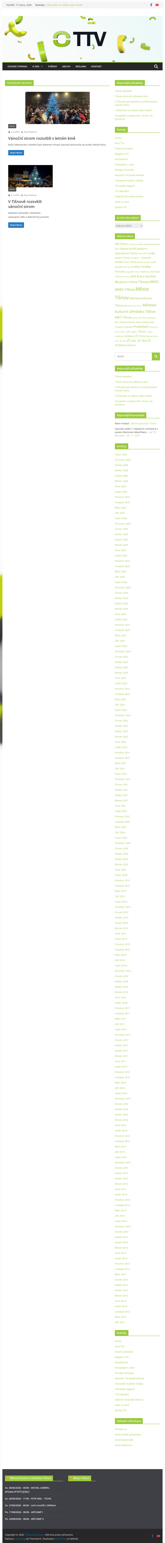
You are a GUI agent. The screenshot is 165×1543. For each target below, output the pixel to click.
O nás (35, 66)
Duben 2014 (121, 1242)
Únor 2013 (120, 1300)
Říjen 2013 (120, 1274)
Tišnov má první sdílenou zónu (131, 96)
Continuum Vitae (136, 244)
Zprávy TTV (121, 207)
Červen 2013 (121, 1279)
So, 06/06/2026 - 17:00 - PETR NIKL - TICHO (28, 1498)
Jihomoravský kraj (145, 262)
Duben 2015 (121, 1178)
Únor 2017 (120, 1061)
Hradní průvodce (124, 148)
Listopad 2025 (122, 502)
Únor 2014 (120, 1253)
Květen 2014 (121, 1237)
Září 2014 (120, 1215)
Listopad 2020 (122, 821)
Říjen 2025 (120, 507)
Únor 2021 (120, 805)
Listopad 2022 (122, 694)
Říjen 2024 (120, 571)
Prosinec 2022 (122, 688)
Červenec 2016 (123, 1098)
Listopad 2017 (122, 1013)
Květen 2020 (121, 853)
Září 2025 (120, 512)
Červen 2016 (121, 1103)
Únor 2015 (120, 1189)
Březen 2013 (121, 1295)
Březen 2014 (121, 1247)
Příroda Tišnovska (124, 169)
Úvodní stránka (17, 66)
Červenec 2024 (123, 587)
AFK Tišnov (121, 244)
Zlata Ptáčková (30, 132)
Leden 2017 (121, 1066)
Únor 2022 (120, 741)
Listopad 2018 (122, 949)
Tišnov (142, 331)
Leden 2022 (121, 747)
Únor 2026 (120, 486)
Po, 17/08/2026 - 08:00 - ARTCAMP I (24, 1512)
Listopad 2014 (122, 1205)
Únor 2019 (120, 933)
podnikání (128, 327)
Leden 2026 (121, 491)
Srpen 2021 (121, 773)
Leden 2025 (121, 555)
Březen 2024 (121, 608)
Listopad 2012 (122, 1311)
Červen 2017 (121, 1040)
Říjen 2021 (120, 763)
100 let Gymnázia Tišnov (143, 423)
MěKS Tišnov (125, 289)
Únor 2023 (120, 678)
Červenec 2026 (123, 459)
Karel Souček (128, 267)
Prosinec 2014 (122, 1199)
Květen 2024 (121, 598)
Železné (131, 345)
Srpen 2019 (121, 901)
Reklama (81, 66)
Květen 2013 (121, 1284)
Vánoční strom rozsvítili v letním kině (41, 138)
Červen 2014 (121, 1231)
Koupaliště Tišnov (132, 272)
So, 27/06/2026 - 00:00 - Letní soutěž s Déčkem (30, 1505)
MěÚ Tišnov (123, 317)
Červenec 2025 (123, 523)
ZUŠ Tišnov (139, 336)
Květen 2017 (121, 1045)
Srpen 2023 (121, 646)
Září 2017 (120, 1024)
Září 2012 (120, 1322)
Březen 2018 (121, 992)
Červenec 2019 (123, 906)
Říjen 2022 (120, 699)
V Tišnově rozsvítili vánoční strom (25, 204)
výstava (129, 336)
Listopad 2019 (122, 885)
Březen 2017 (121, 1056)
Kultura (145, 271)
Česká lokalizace (123, 1445)
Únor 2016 (120, 1125)
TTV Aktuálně (122, 191)
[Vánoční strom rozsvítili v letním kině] (57, 108)
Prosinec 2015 (122, 1135)
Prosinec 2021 (122, 752)
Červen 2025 (121, 528)
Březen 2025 (121, 544)
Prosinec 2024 (122, 560)
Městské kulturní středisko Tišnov (30, 1478)
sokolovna (153, 327)
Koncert (120, 271)
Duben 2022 (121, 731)
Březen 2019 (121, 928)
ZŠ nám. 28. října (137, 340)
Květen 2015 (121, 1173)
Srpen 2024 (121, 582)
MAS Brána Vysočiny (143, 276)
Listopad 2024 (122, 566)
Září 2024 (120, 576)
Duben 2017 (121, 1050)
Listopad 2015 (122, 1141)
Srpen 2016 (121, 1093)
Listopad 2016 (122, 1077)
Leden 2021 (121, 811)
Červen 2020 (121, 848)
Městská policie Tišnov (132, 305)
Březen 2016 (121, 1119)
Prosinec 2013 (122, 1263)
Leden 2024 (121, 619)
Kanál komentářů (124, 1439)
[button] (41, 66)
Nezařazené (121, 159)
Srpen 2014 (121, 1221)
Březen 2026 (121, 481)
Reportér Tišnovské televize (129, 175)
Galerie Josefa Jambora (133, 248)
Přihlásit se (121, 1429)
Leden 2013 (121, 1306)
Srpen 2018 (121, 965)
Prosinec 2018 (122, 944)
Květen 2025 (121, 534)
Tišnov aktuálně (123, 90)
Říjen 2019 (120, 891)
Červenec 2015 (123, 1162)
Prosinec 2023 (122, 624)
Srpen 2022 (121, 709)
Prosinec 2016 (122, 1072)
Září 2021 (120, 768)
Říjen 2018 (120, 954)
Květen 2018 (121, 981)
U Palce (149, 332)
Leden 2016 (121, 1130)
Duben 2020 (121, 859)
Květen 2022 (121, 725)
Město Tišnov (81, 1478)
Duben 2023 (121, 667)
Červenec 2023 (123, 651)
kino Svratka (142, 266)
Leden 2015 (121, 1194)
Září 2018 (120, 960)
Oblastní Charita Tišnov (131, 322)
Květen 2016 (121, 1109)
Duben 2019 (121, 922)
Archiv (66, 66)
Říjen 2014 (120, 1210)
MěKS (154, 281)
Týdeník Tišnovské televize (129, 196)
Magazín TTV (122, 153)
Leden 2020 (121, 875)
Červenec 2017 (123, 1034)
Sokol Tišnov (120, 332)
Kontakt (96, 66)
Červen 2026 (121, 465)
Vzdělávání (119, 336)
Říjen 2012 (120, 1316)
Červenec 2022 (123, 715)
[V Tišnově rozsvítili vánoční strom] (30, 176)
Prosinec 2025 (122, 497)
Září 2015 (120, 1151)
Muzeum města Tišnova (132, 282)
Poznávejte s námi (124, 164)
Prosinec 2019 (122, 880)
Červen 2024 (121, 592)
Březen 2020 (121, 864)
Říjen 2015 (120, 1146)
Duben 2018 (121, 986)
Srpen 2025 (121, 518)
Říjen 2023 (120, 635)
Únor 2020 (120, 869)
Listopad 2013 (122, 1269)
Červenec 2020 (123, 843)
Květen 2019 (121, 917)
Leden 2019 (121, 938)
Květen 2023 (121, 662)
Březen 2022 (121, 736)
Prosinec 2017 (122, 1008)
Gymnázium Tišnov (126, 253)
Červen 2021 (121, 784)
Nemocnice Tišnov (139, 318)
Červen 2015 (121, 1167)
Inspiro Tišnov (123, 257)
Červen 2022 (121, 720)
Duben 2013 (121, 1290)
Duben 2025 (121, 539)
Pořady (52, 66)
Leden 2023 (121, 683)
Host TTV (119, 143)
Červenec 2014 (123, 1226)
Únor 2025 (120, 550)
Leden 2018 (121, 1002)
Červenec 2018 (123, 970)
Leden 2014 (121, 1258)
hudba (151, 253)
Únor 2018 (120, 997)
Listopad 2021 (122, 757)
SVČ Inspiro (131, 331)
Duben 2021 (121, 795)
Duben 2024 (121, 603)
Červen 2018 (121, 976)
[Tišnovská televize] (82, 18)
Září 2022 (120, 704)
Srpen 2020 (121, 837)
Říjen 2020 (120, 827)
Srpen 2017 (121, 1029)
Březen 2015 (121, 1183)
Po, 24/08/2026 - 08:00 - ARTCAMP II (24, 1518)
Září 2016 (120, 1087)
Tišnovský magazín (125, 185)
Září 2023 (120, 640)
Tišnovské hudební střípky (129, 180)
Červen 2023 (121, 656)
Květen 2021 (121, 789)
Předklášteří (141, 326)
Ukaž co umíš (122, 201)
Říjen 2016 (120, 1082)
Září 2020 (120, 832)
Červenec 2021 (123, 779)
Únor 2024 (120, 614)
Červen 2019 (121, 912)
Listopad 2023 (122, 630)
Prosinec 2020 (122, 816)
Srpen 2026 (121, 454)
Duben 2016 (121, 1114)
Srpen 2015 (121, 1157)
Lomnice (126, 276)
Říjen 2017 (120, 1018)
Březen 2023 (121, 672)
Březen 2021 (121, 800)
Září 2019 (120, 896)
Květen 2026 (121, 470)
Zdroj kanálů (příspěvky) (128, 1434)
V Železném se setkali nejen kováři (64, 4)
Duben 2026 (121, 475)
